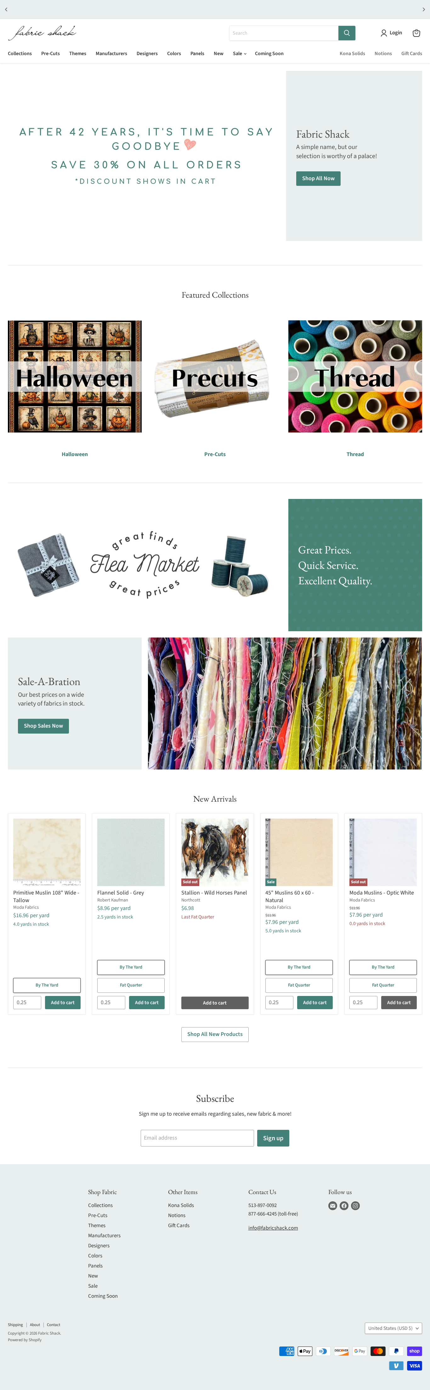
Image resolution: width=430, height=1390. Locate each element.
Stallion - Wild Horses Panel (214, 893)
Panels (197, 53)
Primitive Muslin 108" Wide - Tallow (46, 896)
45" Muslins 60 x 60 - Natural (289, 896)
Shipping (15, 1325)
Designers (147, 53)
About (35, 1325)
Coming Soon (269, 53)
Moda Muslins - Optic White (381, 893)
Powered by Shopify (25, 1340)
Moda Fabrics (26, 907)
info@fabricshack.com (273, 1228)
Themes (77, 53)
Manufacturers (111, 53)
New (218, 53)
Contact (53, 1325)
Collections (20, 53)
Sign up (273, 1138)
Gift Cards (411, 53)
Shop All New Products (215, 1034)
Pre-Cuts (50, 53)
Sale (238, 53)
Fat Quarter (131, 985)
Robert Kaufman (112, 900)
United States (390, 1328)
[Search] (346, 33)
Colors (174, 53)
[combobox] (283, 33)
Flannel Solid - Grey (120, 893)
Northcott (190, 900)
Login (396, 33)
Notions (383, 53)
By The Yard (47, 985)
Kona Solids (352, 53)
